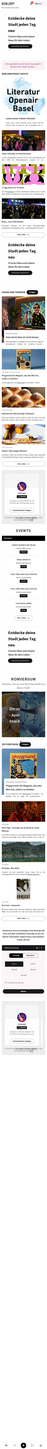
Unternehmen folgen (22, 510)
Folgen (32, 292)
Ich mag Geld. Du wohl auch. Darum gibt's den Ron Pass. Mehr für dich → (23, 65)
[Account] (41, 1445)
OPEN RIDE (22, 493)
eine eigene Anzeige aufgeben (26, 517)
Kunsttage (10, 192)
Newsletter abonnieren (20, 46)
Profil (31, 520)
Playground (21, 383)
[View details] (23, 101)
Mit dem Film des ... (33, 874)
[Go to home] (8, 3)
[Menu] (6, 1445)
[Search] (14, 1445)
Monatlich (30, 955)
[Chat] (32, 1445)
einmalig (16, 955)
